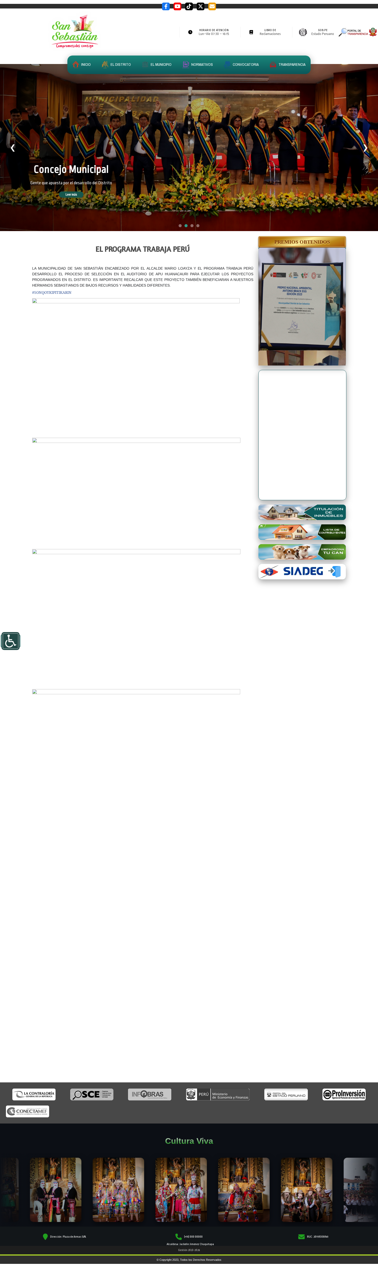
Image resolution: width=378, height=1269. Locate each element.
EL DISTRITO (120, 64)
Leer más (78, 194)
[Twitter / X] (200, 6)
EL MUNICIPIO (161, 64)
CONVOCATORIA (245, 64)
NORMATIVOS (202, 64)
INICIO (85, 64)
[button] (302, 242)
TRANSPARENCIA (291, 64)
